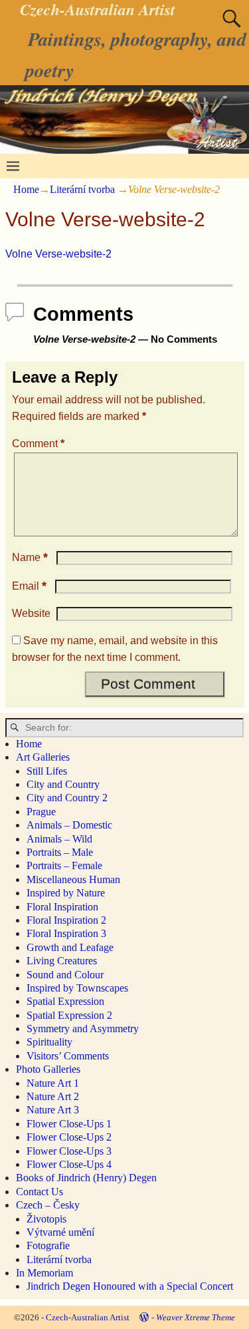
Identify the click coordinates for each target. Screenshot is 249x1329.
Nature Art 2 (53, 1096)
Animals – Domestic (69, 825)
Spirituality (49, 1041)
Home (26, 189)
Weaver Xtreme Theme (195, 1317)
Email (29, 586)
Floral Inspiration (62, 906)
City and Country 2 (67, 797)
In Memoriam (44, 1272)
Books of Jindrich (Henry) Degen (86, 1177)
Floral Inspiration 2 (66, 920)
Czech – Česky (48, 1205)
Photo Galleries (48, 1069)
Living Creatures (62, 960)
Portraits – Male (60, 852)
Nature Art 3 (53, 1109)
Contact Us (39, 1191)
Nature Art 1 (53, 1083)
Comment (38, 443)
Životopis (46, 1219)
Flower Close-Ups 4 (69, 1164)
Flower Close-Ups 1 (69, 1123)
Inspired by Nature (66, 892)
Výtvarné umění (60, 1232)
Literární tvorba (82, 189)
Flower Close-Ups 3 (69, 1151)
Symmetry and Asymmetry (83, 1028)
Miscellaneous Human (73, 879)
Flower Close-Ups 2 (69, 1137)
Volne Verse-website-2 (58, 254)
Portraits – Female (64, 865)
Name (30, 557)
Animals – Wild (59, 839)
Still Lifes (47, 771)
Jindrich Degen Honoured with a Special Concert (130, 1286)
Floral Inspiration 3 (66, 933)
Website (31, 613)
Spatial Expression (65, 1001)
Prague (41, 811)
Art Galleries (43, 757)
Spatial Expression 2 (69, 1015)
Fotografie (48, 1245)
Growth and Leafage (70, 947)
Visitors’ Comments (68, 1055)
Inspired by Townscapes (77, 988)
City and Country (63, 784)
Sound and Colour (65, 974)
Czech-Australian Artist (87, 1317)
